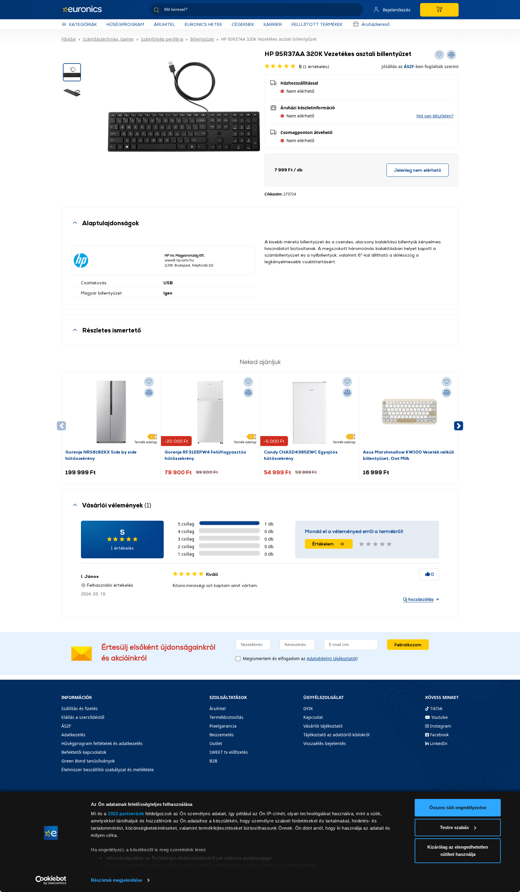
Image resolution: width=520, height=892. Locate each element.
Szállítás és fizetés (79, 708)
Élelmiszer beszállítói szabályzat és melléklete (107, 769)
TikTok (435, 708)
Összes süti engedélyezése (457, 807)
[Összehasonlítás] (149, 393)
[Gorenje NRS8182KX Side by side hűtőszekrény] (111, 412)
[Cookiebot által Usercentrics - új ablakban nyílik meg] (51, 880)
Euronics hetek (203, 24)
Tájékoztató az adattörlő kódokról (336, 735)
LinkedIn (438, 743)
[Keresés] (356, 10)
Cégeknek (243, 24)
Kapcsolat (313, 717)
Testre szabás (454, 827)
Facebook (439, 735)
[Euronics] (85, 9)
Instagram (440, 726)
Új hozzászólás (418, 599)
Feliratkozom (408, 644)
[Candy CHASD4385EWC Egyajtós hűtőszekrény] (310, 412)
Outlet (215, 743)
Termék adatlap (146, 442)
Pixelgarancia (223, 726)
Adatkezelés (73, 735)
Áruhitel (164, 24)
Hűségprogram (125, 24)
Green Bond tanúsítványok (88, 761)
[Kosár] (439, 10)
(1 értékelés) (314, 66)
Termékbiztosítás (226, 717)
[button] (434, 116)
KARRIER (273, 24)
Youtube (439, 717)
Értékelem (323, 543)
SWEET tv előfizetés (228, 752)
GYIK (308, 708)
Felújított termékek (317, 24)
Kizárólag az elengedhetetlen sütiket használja (457, 850)
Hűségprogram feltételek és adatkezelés (102, 743)
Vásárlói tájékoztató (322, 726)
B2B (213, 761)
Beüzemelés (221, 735)
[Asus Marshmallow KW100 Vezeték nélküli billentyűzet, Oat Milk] (409, 412)
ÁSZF (409, 66)
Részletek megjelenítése (116, 880)
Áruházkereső (375, 24)
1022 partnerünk (126, 813)
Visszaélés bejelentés (324, 743)
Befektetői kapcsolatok (83, 752)
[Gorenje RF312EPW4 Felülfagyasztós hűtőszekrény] (210, 412)
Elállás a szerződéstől (82, 717)
